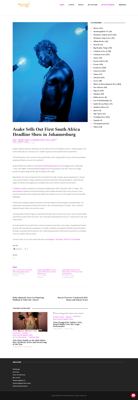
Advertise (16, 372)
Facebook (76, 239)
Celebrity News (31, 331)
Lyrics (95, 81)
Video (95, 127)
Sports (95, 110)
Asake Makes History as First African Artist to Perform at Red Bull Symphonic (72, 271)
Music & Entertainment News (34, 140)
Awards (21, 331)
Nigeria (96, 91)
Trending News (23, 141)
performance (18, 191)
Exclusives (16, 333)
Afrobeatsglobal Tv (19, 380)
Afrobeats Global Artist (41, 139)
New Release (98, 87)
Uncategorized (99, 124)
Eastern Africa (99, 61)
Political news (98, 97)
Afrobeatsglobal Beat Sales (22, 383)
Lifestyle (96, 77)
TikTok (66, 239)
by (17, 142)
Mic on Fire (16, 377)
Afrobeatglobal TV (24, 139)
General (21, 140)
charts (95, 58)
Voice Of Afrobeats (19, 375)
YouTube (59, 239)
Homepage (16, 369)
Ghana (96, 74)
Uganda (96, 120)
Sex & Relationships (101, 100)
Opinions (96, 94)
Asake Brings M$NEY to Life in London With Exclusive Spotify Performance (46, 271)
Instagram (50, 239)
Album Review (99, 41)
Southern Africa (99, 107)
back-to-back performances (49, 166)
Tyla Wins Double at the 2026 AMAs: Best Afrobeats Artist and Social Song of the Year (30, 342)
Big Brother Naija (100, 48)
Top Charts (97, 114)
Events (96, 64)
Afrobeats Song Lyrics (102, 38)
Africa (15, 139)
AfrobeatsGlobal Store (20, 386)
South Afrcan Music (20, 337)
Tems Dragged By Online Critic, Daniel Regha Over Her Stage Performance (67, 324)
